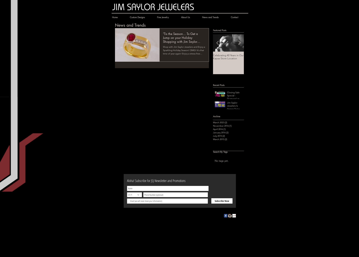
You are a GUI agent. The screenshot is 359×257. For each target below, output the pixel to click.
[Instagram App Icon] (230, 215)
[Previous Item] (217, 43)
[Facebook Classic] (225, 215)
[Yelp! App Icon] (234, 215)
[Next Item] (239, 43)
